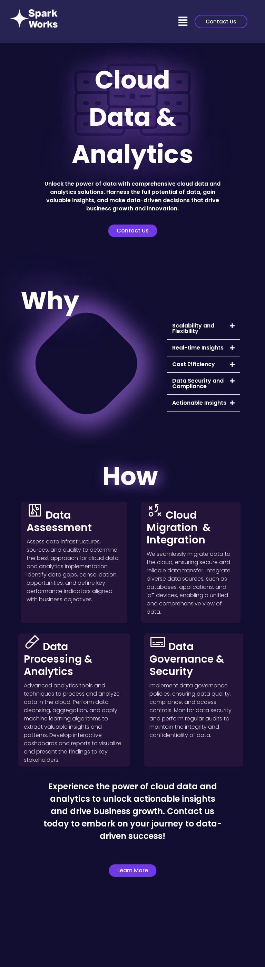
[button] (183, 22)
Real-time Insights (198, 348)
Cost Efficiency (193, 364)
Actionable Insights (199, 403)
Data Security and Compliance (198, 383)
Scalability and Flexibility (193, 328)
